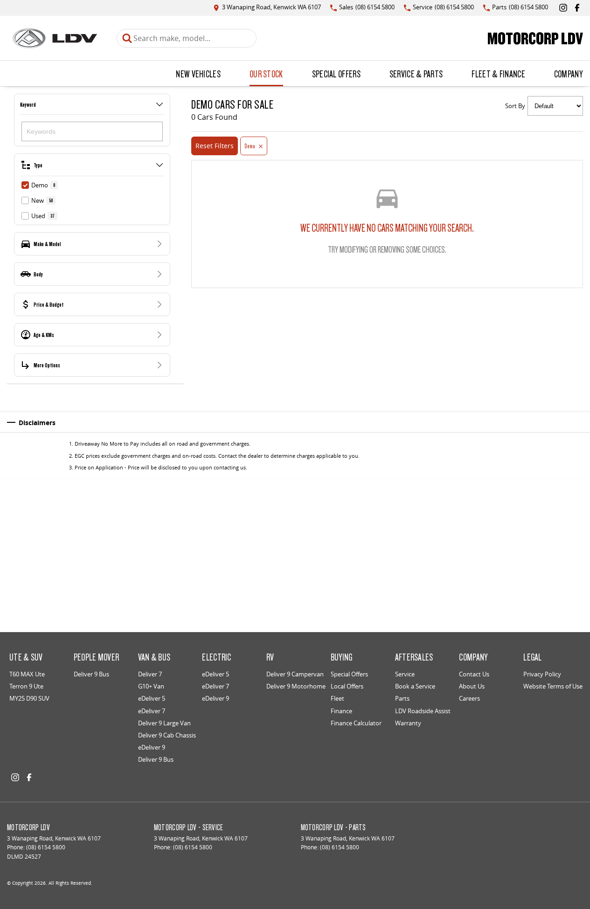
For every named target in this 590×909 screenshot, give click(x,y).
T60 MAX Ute (27, 674)
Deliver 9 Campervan (295, 674)
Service (405, 674)
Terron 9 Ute (26, 686)
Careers (469, 698)
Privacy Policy (542, 674)
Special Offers (336, 74)
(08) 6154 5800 (45, 847)
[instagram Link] (563, 8)
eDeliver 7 (151, 711)
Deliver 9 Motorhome (296, 686)
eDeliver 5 (151, 698)
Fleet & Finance (498, 74)
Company (568, 74)
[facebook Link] (577, 8)
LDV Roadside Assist (423, 711)
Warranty (408, 723)
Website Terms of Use (553, 686)
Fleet (337, 698)
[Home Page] (55, 38)
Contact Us (474, 674)
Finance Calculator (356, 723)
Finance (341, 711)
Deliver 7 (150, 674)
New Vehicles (198, 74)
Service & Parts (416, 74)
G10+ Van (151, 686)
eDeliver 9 (151, 747)
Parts (402, 698)
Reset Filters (214, 145)
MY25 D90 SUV (29, 698)
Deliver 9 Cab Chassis (167, 735)
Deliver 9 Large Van (164, 723)
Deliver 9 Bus (91, 674)
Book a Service (415, 686)
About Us (472, 686)
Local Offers (347, 686)
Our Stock (266, 74)
